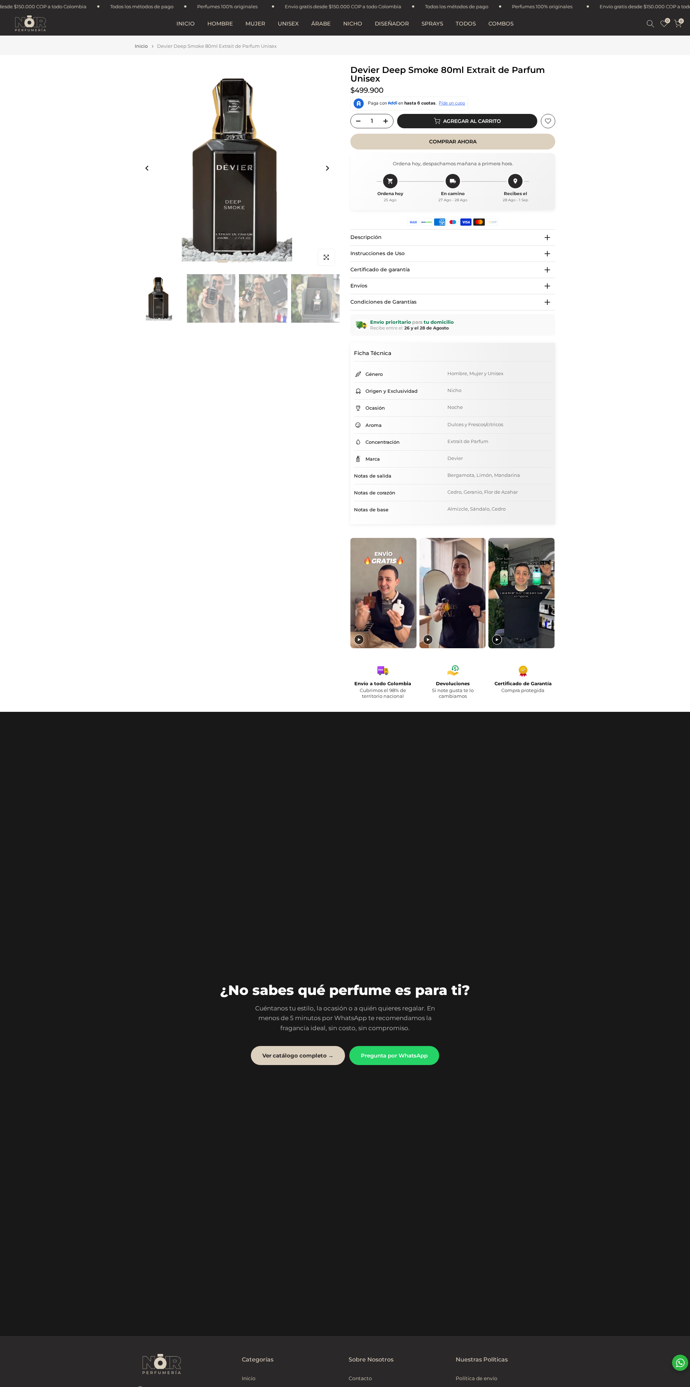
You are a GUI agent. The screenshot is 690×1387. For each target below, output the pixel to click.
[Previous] (147, 168)
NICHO (352, 23)
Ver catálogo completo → (298, 1055)
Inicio (141, 46)
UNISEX (288, 23)
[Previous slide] (356, 593)
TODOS (466, 23)
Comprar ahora (453, 141)
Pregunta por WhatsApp (394, 1055)
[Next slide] (549, 593)
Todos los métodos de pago (315, 6)
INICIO (185, 23)
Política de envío (476, 1378)
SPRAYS (432, 23)
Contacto (360, 1378)
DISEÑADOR (392, 23)
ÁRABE (321, 23)
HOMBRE (220, 23)
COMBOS (501, 23)
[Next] (327, 168)
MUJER (255, 23)
